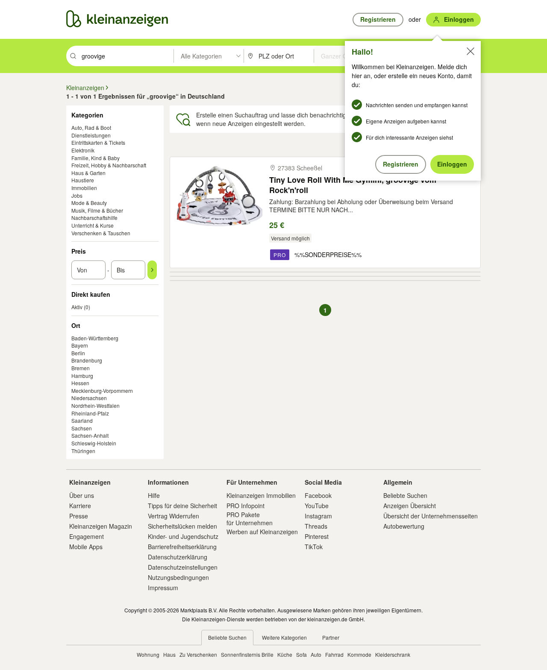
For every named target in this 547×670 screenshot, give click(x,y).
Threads (316, 526)
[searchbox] (127, 56)
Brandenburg (86, 360)
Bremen (80, 368)
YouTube (317, 505)
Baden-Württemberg (94, 338)
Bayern (79, 345)
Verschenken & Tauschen (100, 233)
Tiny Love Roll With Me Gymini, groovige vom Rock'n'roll (352, 184)
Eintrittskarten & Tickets (98, 142)
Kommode (359, 654)
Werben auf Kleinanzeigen (262, 531)
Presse (78, 516)
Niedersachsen (89, 397)
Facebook (318, 495)
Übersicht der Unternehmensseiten (430, 516)
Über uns (81, 495)
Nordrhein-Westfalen (95, 405)
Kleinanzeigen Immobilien (261, 495)
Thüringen (83, 450)
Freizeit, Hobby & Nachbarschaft (108, 165)
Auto (316, 654)
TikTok (314, 546)
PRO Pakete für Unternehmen (249, 518)
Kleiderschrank (392, 654)
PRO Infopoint (245, 505)
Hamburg (82, 375)
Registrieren (400, 164)
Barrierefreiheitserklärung (182, 546)
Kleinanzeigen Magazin (100, 526)
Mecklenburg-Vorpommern (102, 390)
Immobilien (84, 187)
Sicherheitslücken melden (182, 526)
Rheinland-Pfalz (90, 413)
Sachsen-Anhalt (90, 435)
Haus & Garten (88, 172)
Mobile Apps (86, 546)
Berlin (78, 353)
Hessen (80, 382)
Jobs (76, 195)
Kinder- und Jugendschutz (183, 536)
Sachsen (81, 428)
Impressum (163, 587)
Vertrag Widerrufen (173, 516)
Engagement (86, 536)
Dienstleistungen (91, 135)
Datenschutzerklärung (177, 557)
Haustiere (82, 180)
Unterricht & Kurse (92, 225)
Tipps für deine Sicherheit (182, 505)
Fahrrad (334, 654)
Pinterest (317, 536)
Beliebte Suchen (405, 495)
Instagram (318, 516)
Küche (284, 654)
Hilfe (154, 495)
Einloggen (452, 164)
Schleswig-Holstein (93, 443)
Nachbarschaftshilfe (94, 217)
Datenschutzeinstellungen (183, 567)
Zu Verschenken (198, 654)
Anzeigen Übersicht (409, 505)
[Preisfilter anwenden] (152, 269)
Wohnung (148, 654)
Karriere (80, 505)
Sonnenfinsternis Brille (247, 654)
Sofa (301, 654)
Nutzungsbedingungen (178, 577)
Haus (169, 654)
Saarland (82, 420)
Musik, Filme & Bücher (97, 210)
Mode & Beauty (89, 202)
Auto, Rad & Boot (91, 127)
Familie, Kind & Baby (95, 157)
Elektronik (82, 150)
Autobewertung (403, 526)
